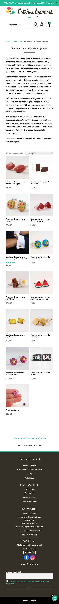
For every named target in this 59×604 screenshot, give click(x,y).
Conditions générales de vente (29, 469)
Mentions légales (29, 465)
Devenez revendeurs (29, 535)
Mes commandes (29, 497)
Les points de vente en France (29, 531)
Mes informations (29, 501)
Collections (17, 41)
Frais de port (30, 478)
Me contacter (29, 552)
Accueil (9, 41)
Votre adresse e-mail (13, 572)
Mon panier (29, 493)
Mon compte (30, 489)
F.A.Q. (29, 474)
